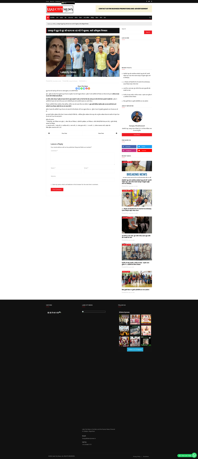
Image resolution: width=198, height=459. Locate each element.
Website (53, 176)
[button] (124, 319)
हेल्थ (105, 17)
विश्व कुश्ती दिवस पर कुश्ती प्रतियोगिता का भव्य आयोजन (135, 101)
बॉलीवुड (92, 17)
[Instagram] (86, 88)
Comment (54, 151)
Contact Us (57, 1)
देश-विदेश (52, 17)
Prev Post (64, 133)
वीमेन (101, 17)
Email (86, 168)
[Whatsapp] (81, 88)
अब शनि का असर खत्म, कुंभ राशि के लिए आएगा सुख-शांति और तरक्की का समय (136, 89)
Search (124, 29)
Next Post (101, 133)
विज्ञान (80, 17)
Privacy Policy (136, 456)
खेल (65, 17)
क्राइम (61, 17)
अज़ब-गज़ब (70, 17)
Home (47, 1)
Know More (137, 134)
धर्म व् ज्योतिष (86, 17)
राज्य (57, 17)
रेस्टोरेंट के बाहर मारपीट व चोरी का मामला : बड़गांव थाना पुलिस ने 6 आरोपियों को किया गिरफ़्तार (137, 96)
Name (53, 168)
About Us (52, 1)
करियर (76, 17)
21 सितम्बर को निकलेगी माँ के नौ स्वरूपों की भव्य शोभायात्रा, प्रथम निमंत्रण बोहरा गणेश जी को (136, 83)
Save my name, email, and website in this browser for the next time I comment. (75, 184)
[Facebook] (76, 88)
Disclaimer (146, 456)
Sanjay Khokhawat (73, 81)
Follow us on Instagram (135, 349)
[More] (89, 88)
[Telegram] (84, 88)
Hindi (65, 2)
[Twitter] (79, 88)
